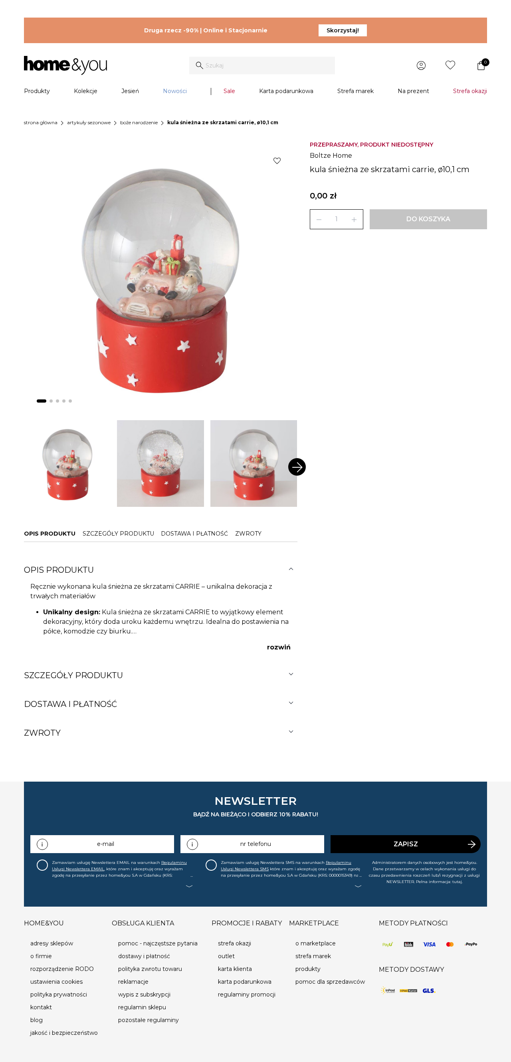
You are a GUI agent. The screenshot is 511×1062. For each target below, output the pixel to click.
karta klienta (235, 969)
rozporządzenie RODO (62, 969)
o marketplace (315, 943)
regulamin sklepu (142, 1007)
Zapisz (406, 844)
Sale (229, 91)
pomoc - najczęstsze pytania (158, 943)
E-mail (105, 844)
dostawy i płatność (144, 956)
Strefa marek (355, 91)
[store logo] (65, 65)
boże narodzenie (139, 122)
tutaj (457, 881)
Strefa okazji (470, 91)
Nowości (175, 91)
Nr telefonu (255, 844)
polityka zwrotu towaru (150, 969)
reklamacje (133, 981)
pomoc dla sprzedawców (330, 981)
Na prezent (413, 91)
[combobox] (262, 65)
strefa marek (313, 956)
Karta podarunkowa (286, 91)
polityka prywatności (58, 994)
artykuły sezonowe (89, 122)
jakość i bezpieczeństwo (64, 1032)
